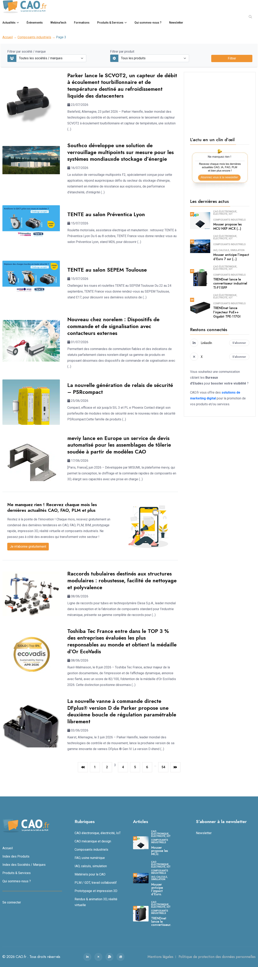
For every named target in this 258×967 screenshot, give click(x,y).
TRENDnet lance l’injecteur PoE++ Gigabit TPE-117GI (226, 312)
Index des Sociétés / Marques (24, 865)
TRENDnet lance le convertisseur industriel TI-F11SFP (230, 283)
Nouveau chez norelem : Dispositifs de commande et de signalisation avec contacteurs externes (113, 326)
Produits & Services (110, 22)
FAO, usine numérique (90, 858)
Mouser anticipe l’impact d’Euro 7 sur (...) (231, 256)
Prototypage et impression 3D (96, 891)
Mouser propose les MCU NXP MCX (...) (227, 226)
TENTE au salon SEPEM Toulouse (107, 270)
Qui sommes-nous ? (147, 22)
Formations (81, 22)
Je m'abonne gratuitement (28, 546)
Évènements (35, 22)
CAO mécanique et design (93, 841)
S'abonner (239, 343)
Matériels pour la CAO (90, 874)
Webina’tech (58, 22)
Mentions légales (160, 956)
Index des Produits (15, 856)
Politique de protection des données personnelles (217, 956)
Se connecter (11, 902)
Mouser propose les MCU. (159, 850)
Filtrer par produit (122, 51)
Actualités (9, 22)
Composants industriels (34, 37)
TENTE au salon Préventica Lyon (106, 214)
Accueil (7, 37)
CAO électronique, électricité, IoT (225, 212)
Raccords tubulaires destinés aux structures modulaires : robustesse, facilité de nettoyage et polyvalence (122, 580)
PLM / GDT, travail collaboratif (96, 883)
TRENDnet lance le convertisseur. (161, 921)
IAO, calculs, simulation (228, 250)
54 (163, 767)
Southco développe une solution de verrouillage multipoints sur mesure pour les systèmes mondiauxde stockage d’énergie (120, 152)
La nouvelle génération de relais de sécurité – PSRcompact (120, 388)
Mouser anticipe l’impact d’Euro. (157, 889)
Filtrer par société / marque (26, 51)
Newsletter (176, 22)
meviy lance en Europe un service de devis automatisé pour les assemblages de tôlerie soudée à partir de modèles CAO (119, 445)
